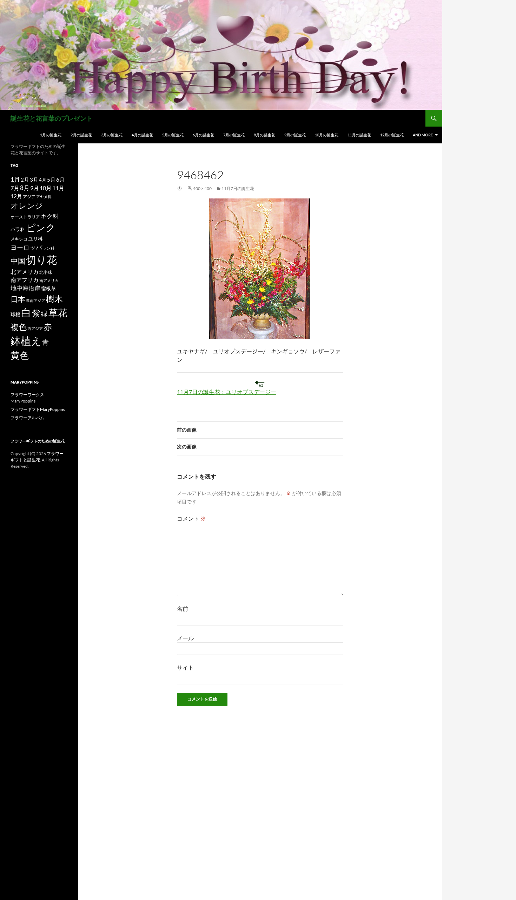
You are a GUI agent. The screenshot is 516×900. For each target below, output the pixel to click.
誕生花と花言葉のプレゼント (52, 118)
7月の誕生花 (234, 135)
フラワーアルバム (27, 417)
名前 (182, 608)
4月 (42, 180)
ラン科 (48, 248)
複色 (19, 327)
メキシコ (19, 238)
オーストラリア (25, 216)
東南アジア (35, 300)
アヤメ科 (44, 196)
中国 (18, 260)
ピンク (40, 227)
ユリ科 (35, 239)
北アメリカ (25, 271)
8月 (24, 187)
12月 (16, 196)
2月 (25, 179)
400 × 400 (202, 188)
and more (423, 135)
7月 (15, 187)
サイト (185, 667)
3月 (34, 180)
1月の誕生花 (50, 135)
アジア (29, 196)
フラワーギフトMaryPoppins (38, 409)
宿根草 (48, 288)
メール (185, 638)
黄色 (20, 355)
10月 (46, 187)
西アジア (35, 328)
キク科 (50, 216)
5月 (51, 179)
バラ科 (18, 229)
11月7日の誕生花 (237, 188)
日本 (18, 299)
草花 (57, 312)
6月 (60, 179)
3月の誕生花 (112, 135)
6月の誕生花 (203, 135)
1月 (15, 179)
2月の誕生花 (81, 135)
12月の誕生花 (392, 135)
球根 (15, 314)
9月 (34, 187)
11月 (58, 187)
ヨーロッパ (26, 247)
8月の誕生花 (264, 135)
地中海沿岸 (25, 288)
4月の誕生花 (142, 135)
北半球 (45, 272)
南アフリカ (25, 280)
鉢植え (26, 340)
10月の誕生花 (326, 135)
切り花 (41, 259)
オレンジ (27, 205)
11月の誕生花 (359, 135)
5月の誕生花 (173, 135)
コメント (191, 518)
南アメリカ (49, 280)
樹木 (54, 299)
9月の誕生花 (295, 135)
